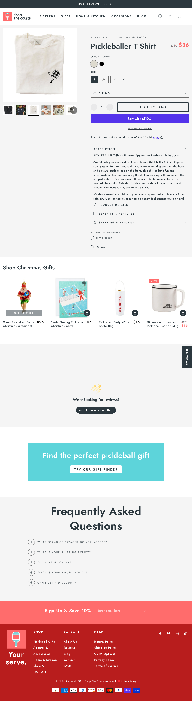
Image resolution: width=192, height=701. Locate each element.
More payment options (140, 128)
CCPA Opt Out (104, 654)
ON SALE (40, 672)
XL (124, 79)
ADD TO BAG (153, 107)
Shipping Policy (105, 647)
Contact (69, 660)
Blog (67, 654)
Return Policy (103, 641)
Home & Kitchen (45, 660)
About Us (70, 641)
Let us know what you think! (96, 410)
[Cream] (94, 63)
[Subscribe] (145, 610)
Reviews (70, 647)
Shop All (39, 666)
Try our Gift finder (96, 469)
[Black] (101, 63)
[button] (160, 16)
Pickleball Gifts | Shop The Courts (85, 681)
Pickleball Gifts (44, 641)
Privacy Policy (104, 660)
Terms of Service (106, 666)
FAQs (67, 666)
